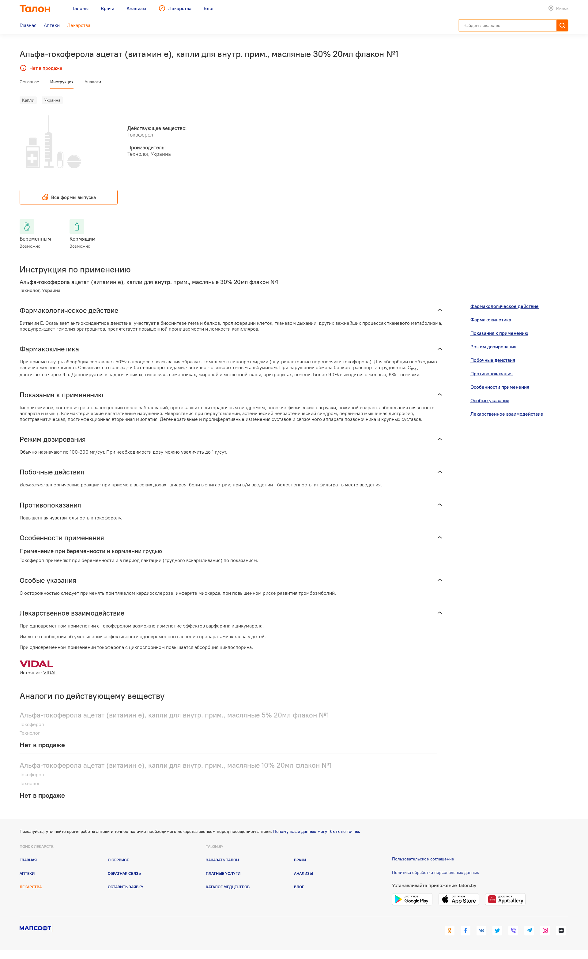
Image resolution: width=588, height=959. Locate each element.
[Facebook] (465, 930)
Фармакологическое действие (504, 306)
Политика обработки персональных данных (435, 872)
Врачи (300, 859)
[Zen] (561, 930)
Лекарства (31, 886)
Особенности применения (499, 387)
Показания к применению (499, 333)
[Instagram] (545, 930)
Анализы (303, 873)
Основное (29, 81)
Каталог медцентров (228, 886)
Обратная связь (124, 873)
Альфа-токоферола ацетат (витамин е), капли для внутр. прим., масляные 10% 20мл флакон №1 (176, 765)
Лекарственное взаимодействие (506, 414)
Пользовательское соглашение (423, 859)
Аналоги (93, 81)
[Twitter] (497, 930)
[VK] (481, 930)
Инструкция (62, 81)
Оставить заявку (125, 886)
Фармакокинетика (490, 320)
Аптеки (27, 873)
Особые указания (489, 400)
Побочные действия (492, 360)
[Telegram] (529, 930)
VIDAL (50, 672)
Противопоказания (491, 373)
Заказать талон (222, 859)
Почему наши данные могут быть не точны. (316, 831)
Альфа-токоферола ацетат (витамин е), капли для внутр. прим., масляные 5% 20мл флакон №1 (174, 714)
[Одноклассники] (449, 930)
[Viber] (513, 930)
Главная (28, 859)
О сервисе (118, 859)
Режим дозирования (493, 346)
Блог (299, 886)
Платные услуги (223, 873)
